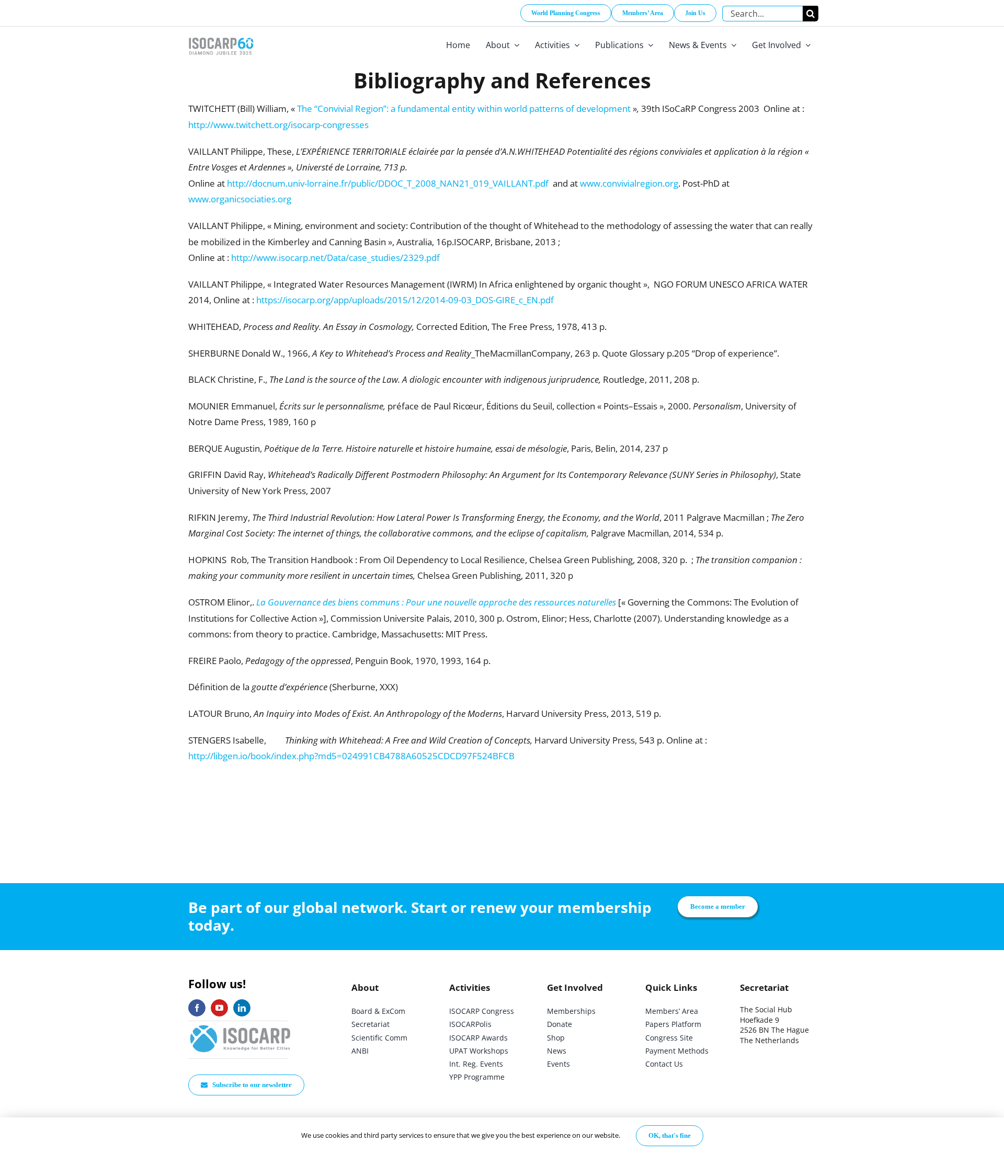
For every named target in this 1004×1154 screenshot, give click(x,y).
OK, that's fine (669, 1135)
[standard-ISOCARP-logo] (240, 1026)
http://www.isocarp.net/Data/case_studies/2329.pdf (335, 258)
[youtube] (219, 1007)
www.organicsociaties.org (239, 199)
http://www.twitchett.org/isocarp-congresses (278, 125)
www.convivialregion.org (629, 183)
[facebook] (197, 1007)
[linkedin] (241, 1007)
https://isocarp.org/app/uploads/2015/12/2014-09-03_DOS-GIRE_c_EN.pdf (405, 300)
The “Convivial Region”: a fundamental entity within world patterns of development (464, 108)
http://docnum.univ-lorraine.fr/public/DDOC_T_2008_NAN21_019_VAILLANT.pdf (388, 183)
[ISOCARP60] (221, 36)
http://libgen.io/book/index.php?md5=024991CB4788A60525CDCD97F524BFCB (351, 756)
